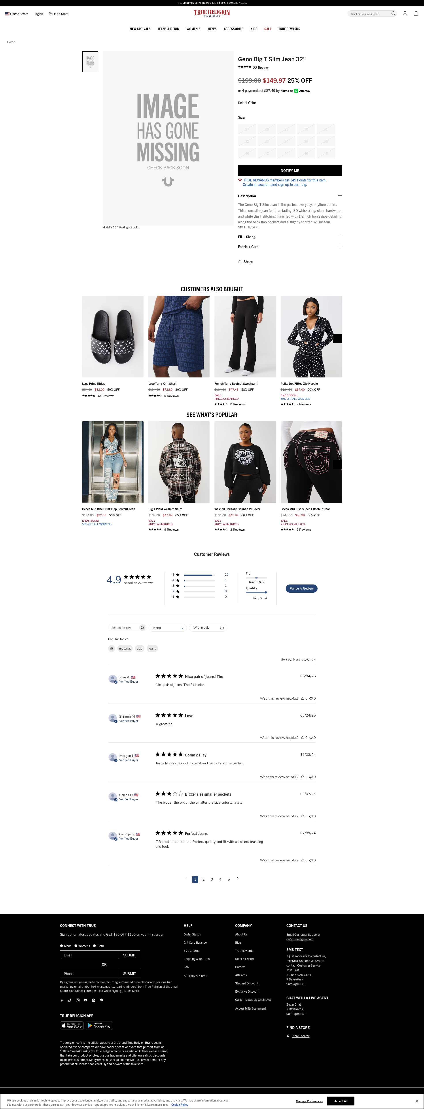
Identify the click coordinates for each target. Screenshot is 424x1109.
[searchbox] (123, 627)
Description (247, 196)
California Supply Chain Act (253, 999)
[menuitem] (140, 28)
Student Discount (246, 983)
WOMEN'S (194, 28)
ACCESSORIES (234, 28)
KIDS (253, 28)
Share (248, 261)
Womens (84, 946)
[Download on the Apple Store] (71, 1025)
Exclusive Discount (247, 991)
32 (247, 141)
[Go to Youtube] (85, 1000)
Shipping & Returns (197, 959)
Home (11, 42)
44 (286, 153)
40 (247, 153)
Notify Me (290, 170)
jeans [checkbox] (152, 648)
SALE (267, 28)
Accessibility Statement (250, 1008)
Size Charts (191, 950)
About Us (241, 934)
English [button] (38, 14)
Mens (68, 946)
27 (247, 129)
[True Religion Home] (212, 13)
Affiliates (241, 975)
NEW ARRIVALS (140, 28)
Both (100, 946)
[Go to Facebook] (62, 1000)
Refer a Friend (244, 959)
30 (306, 129)
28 (267, 129)
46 (306, 153)
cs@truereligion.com (299, 939)
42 (267, 153)
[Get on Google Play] (99, 1025)
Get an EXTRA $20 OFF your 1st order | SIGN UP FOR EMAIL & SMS (212, 3)
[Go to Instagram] (78, 1000)
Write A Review (302, 588)
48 (326, 153)
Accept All (340, 1101)
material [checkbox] (125, 648)
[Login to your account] (405, 13)
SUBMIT (129, 955)
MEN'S (212, 28)
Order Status (192, 934)
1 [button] (195, 879)
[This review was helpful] (302, 698)
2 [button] (204, 879)
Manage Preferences (309, 1101)
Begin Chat (293, 1004)
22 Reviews (261, 67)
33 (267, 141)
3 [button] (212, 879)
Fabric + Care (248, 246)
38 (326, 141)
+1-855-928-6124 (298, 974)
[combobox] (168, 628)
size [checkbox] (139, 648)
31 (326, 129)
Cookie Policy (179, 1104)
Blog (238, 942)
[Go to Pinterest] (101, 1000)
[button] (393, 13)
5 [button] (229, 879)
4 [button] (220, 879)
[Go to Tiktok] (70, 1000)
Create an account (257, 184)
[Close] (417, 1101)
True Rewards (289, 28)
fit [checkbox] (111, 648)
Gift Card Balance (195, 942)
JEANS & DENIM (169, 28)
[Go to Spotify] (93, 1000)
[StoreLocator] (288, 1036)
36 (306, 141)
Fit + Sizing (246, 236)
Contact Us (296, 925)
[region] (212, 1101)
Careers (240, 967)
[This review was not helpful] (310, 698)
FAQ (186, 967)
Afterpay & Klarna (195, 976)
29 (286, 129)
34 (286, 141)
